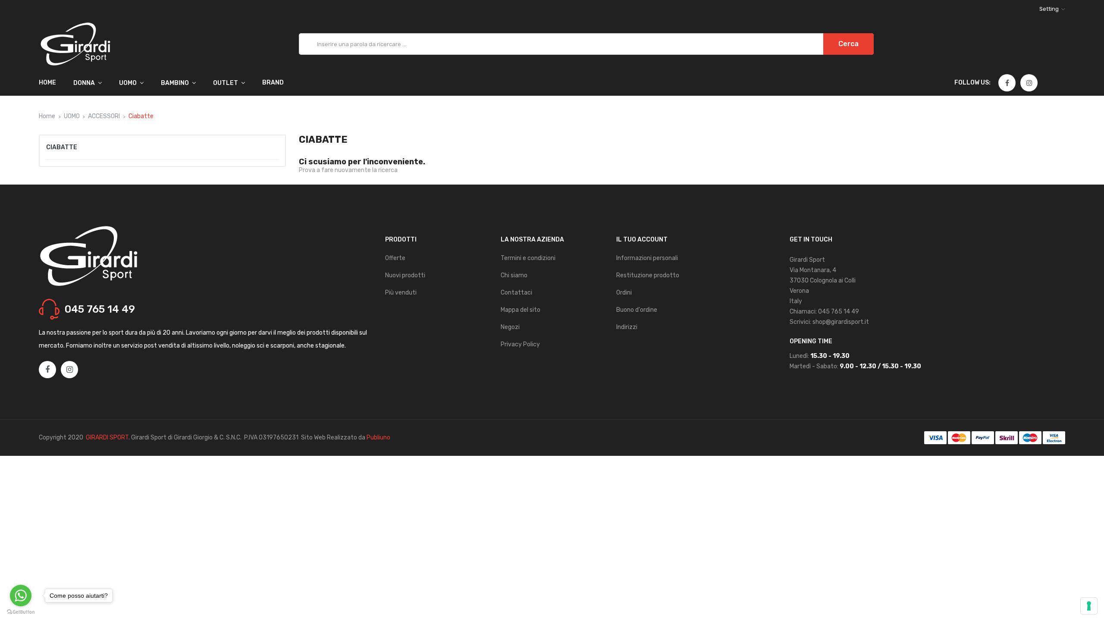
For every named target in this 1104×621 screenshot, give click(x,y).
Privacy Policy (520, 344)
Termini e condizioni (528, 258)
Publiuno (378, 437)
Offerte (395, 258)
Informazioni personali (647, 258)
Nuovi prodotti (405, 275)
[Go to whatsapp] (20, 595)
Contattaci (516, 292)
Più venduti (401, 292)
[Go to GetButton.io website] (20, 612)
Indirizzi (626, 327)
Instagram (1029, 83)
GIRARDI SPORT (107, 437)
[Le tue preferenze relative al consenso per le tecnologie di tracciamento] (1089, 606)
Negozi (510, 327)
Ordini (624, 292)
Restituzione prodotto (647, 275)
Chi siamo (514, 275)
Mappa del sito (520, 310)
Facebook (1007, 83)
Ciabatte (61, 147)
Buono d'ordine (636, 310)
